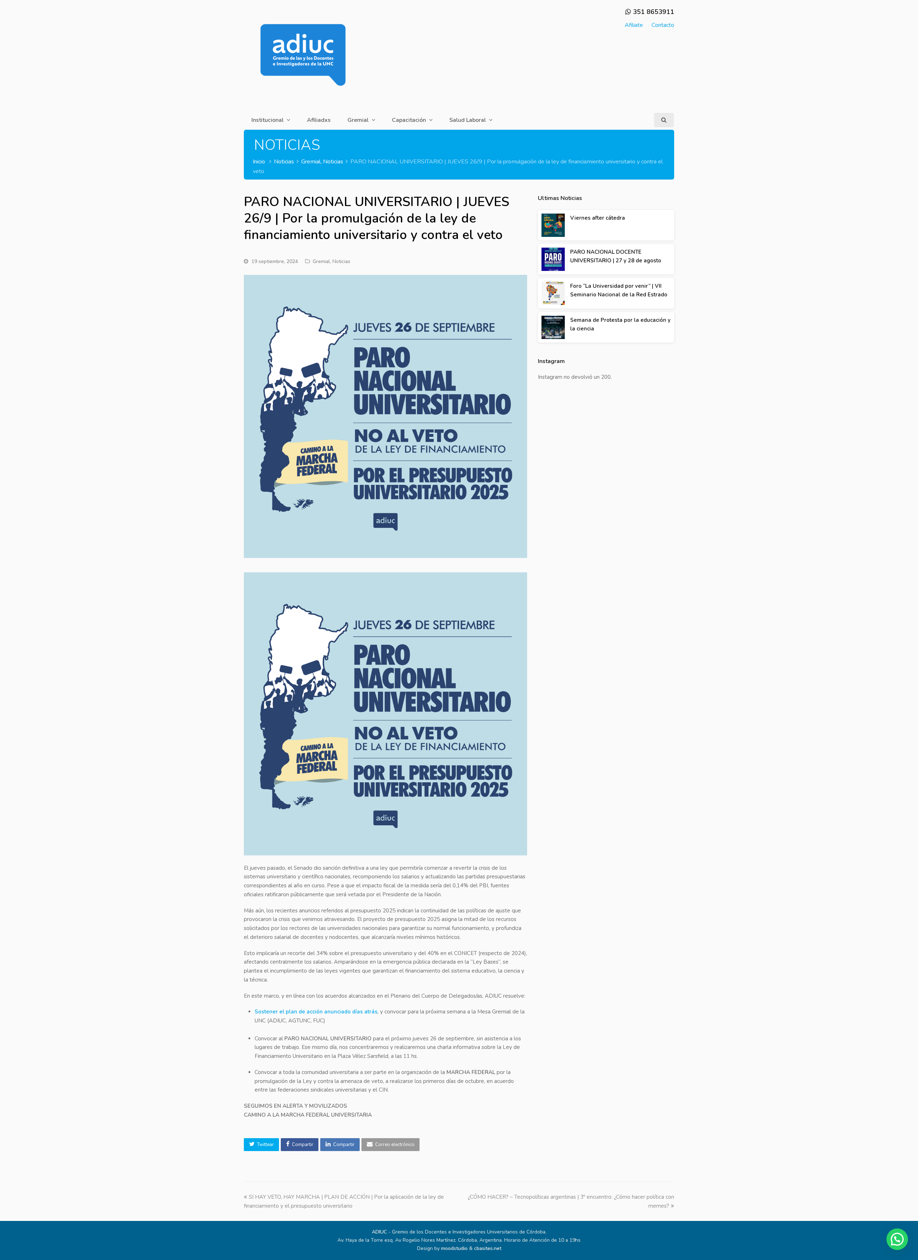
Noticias (341, 261)
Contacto (663, 25)
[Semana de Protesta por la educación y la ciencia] (553, 327)
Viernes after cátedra (597, 217)
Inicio (259, 162)
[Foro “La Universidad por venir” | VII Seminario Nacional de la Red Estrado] (553, 293)
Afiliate (634, 25)
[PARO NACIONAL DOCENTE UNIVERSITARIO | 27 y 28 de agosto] (553, 259)
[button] (261, 1144)
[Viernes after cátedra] (553, 225)
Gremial (321, 261)
